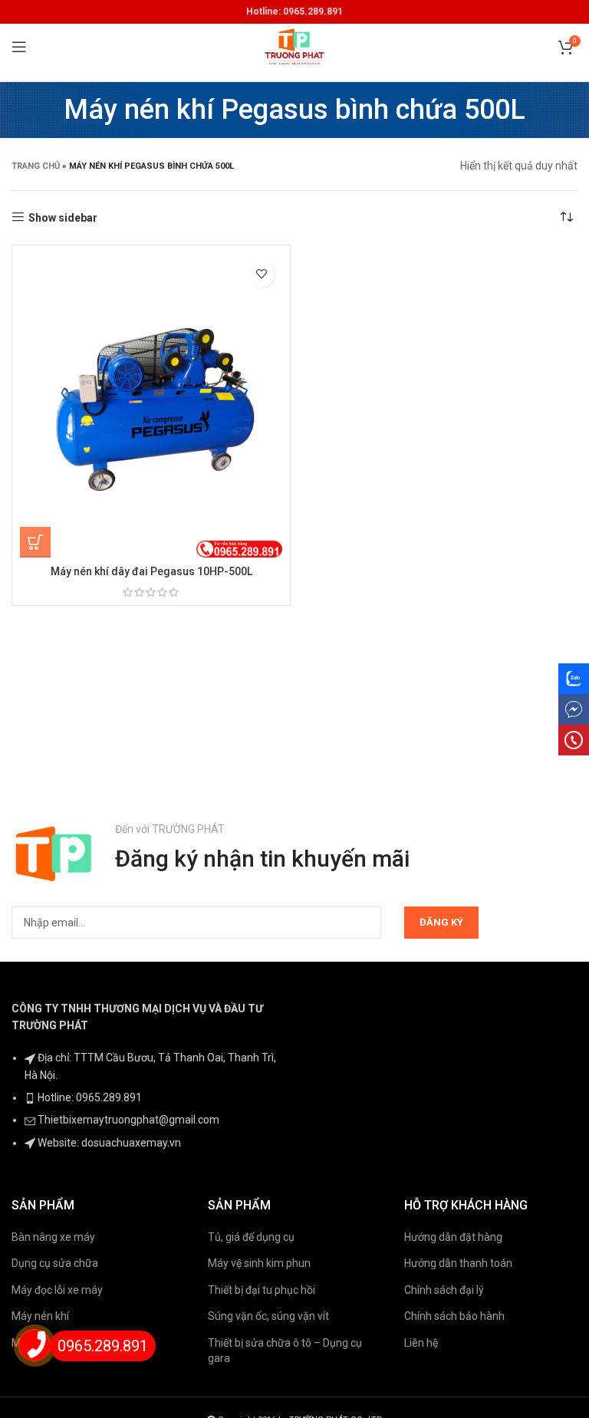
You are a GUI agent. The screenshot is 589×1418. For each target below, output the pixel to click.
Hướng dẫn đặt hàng (453, 1237)
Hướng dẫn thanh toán (458, 1263)
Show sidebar (62, 218)
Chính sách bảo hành (454, 1316)
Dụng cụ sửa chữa (55, 1263)
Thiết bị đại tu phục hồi (261, 1290)
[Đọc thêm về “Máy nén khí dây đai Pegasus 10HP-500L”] (35, 542)
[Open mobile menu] (19, 46)
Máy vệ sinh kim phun (259, 1263)
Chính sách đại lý (444, 1290)
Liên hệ (421, 1343)
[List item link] (147, 1107)
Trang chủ (36, 166)
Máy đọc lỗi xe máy (57, 1290)
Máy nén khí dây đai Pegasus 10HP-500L (151, 571)
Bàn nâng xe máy (53, 1237)
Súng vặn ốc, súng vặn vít (268, 1316)
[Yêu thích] (261, 274)
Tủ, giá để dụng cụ (251, 1237)
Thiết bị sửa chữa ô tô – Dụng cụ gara (285, 1350)
